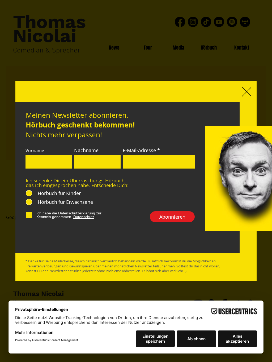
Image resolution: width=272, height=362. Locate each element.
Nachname (86, 150)
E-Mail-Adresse (139, 150)
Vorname (35, 150)
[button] (246, 92)
